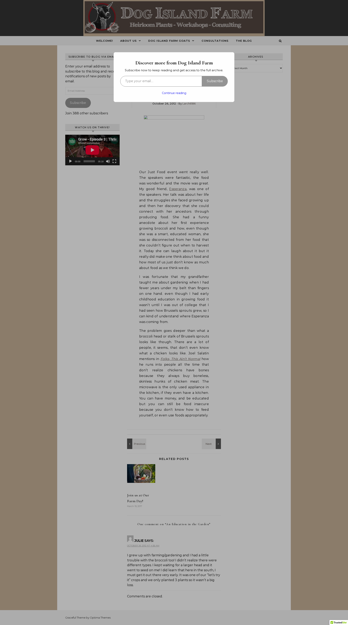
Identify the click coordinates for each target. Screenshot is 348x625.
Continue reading (174, 93)
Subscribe (215, 81)
